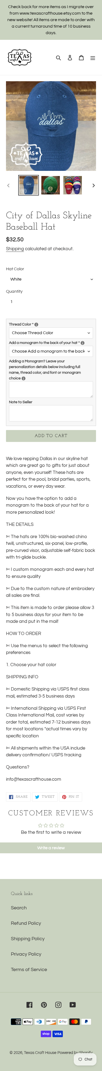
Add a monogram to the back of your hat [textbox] (51, 342)
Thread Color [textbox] (39, 324)
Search (19, 907)
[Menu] (92, 57)
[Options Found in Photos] (36, 325)
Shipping (15, 248)
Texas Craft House (40, 1053)
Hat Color (15, 269)
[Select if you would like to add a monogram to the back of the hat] (83, 343)
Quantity (14, 291)
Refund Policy (26, 923)
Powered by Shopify (74, 1053)
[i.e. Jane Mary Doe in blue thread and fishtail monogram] (23, 378)
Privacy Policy (26, 954)
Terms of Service (29, 969)
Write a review (51, 848)
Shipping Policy (28, 938)
